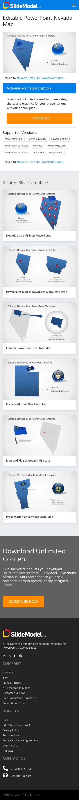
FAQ (5, 720)
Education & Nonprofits (17, 725)
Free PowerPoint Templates (19, 698)
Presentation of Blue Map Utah (26, 404)
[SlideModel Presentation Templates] (22, 5)
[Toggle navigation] (72, 5)
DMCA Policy (10, 745)
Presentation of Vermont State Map (29, 517)
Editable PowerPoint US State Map (28, 348)
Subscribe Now (23, 601)
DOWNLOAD (41, 118)
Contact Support (21, 776)
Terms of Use (11, 735)
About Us (8, 672)
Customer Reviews (14, 693)
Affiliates (8, 750)
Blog (5, 677)
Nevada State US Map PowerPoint (28, 235)
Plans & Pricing (12, 682)
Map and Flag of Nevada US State (28, 460)
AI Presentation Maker (16, 687)
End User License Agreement (20, 740)
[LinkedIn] (4, 656)
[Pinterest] (20, 656)
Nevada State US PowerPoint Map (40, 78)
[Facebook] (15, 656)
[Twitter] (9, 656)
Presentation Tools (14, 703)
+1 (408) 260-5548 (21, 769)
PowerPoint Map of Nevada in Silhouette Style (36, 292)
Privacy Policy (11, 730)
